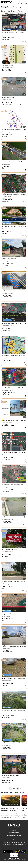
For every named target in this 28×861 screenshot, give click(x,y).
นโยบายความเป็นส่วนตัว (14, 833)
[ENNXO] (6, 2)
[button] (24, 54)
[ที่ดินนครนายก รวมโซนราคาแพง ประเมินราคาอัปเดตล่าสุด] (10, 800)
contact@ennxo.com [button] (14, 840)
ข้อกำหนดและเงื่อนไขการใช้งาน (14, 835)
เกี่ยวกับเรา (14, 830)
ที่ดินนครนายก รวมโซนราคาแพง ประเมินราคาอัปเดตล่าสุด (10, 810)
